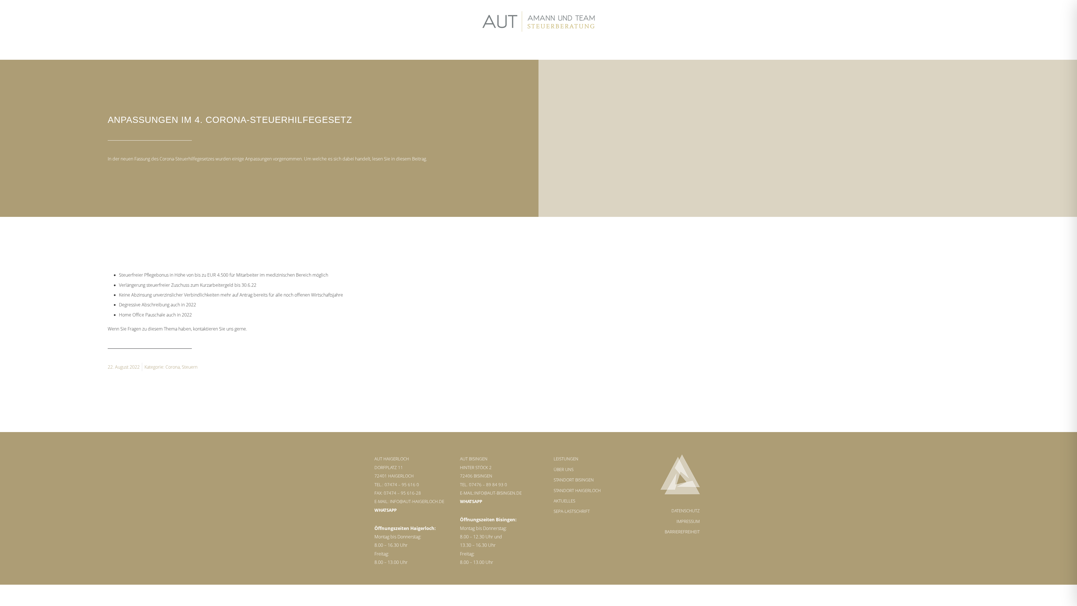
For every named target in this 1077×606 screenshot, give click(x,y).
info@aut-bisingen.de (498, 493)
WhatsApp (385, 510)
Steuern (189, 367)
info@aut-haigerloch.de (417, 501)
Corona (172, 367)
